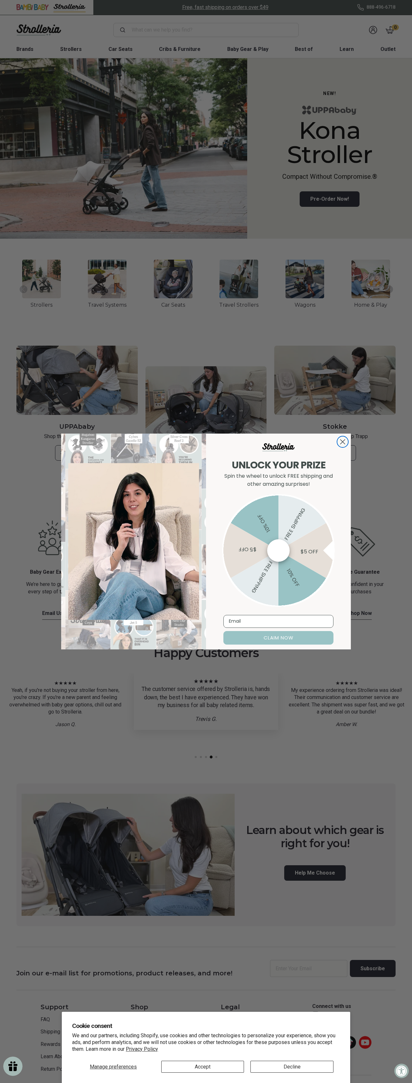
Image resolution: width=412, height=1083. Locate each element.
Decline (292, 1067)
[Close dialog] (342, 441)
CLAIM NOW (279, 637)
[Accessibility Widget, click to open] (401, 1071)
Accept (203, 1067)
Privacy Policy (142, 1049)
